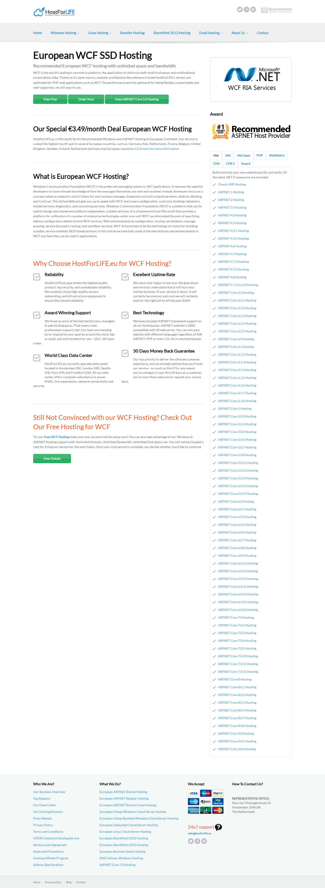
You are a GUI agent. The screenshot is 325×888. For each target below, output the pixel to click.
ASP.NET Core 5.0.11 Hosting (238, 463)
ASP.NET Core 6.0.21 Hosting (238, 602)
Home (37, 33)
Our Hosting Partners (48, 812)
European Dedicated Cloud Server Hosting (128, 825)
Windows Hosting (63, 33)
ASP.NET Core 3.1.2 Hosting (237, 354)
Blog (68, 882)
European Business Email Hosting (122, 851)
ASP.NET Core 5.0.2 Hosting (237, 416)
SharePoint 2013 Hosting (171, 33)
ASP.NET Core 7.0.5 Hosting (237, 648)
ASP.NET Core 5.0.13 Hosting (238, 470)
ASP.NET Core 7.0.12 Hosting (238, 664)
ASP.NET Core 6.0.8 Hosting (237, 548)
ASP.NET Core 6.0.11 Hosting (238, 563)
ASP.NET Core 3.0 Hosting (236, 339)
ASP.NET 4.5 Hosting (232, 223)
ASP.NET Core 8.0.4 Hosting (237, 710)
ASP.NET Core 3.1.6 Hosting (237, 385)
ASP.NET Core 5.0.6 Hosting (237, 439)
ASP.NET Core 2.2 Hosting (236, 292)
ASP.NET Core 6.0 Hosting (236, 501)
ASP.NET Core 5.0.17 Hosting (238, 493)
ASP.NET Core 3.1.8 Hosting (237, 401)
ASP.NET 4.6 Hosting (232, 246)
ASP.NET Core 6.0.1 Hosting (237, 509)
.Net (216, 155)
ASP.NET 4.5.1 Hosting (233, 230)
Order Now (86, 99)
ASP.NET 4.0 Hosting (232, 215)
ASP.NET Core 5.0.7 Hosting (237, 447)
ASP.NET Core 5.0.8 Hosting (237, 455)
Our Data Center (44, 805)
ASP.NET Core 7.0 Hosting (236, 617)
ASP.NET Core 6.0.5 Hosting (237, 524)
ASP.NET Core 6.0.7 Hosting (237, 540)
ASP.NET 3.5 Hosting (232, 207)
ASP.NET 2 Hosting (231, 200)
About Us (238, 33)
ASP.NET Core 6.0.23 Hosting (238, 610)
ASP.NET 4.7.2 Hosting (233, 269)
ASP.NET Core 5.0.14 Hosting (238, 478)
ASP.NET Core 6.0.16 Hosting (238, 586)
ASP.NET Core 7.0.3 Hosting (237, 633)
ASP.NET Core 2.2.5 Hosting (237, 331)
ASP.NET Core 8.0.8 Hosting (237, 726)
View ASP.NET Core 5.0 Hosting (137, 99)
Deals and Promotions (48, 851)
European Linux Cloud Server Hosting (125, 831)
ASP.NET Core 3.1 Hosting (236, 347)
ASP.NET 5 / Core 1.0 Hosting (238, 285)
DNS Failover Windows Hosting (121, 858)
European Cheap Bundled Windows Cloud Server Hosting (138, 818)
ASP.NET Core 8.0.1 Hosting (237, 687)
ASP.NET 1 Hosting (231, 192)
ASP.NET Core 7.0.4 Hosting (237, 640)
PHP (259, 155)
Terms (36, 882)
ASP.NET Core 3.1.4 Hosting (237, 370)
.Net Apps (243, 155)
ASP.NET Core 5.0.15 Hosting (238, 486)
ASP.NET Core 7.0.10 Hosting (238, 656)
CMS (216, 163)
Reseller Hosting (132, 33)
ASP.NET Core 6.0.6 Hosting (237, 532)
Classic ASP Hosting (232, 184)
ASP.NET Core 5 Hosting (234, 408)
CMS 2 (230, 163)
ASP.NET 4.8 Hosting (232, 277)
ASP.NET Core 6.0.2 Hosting (237, 517)
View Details (52, 458)
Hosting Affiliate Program (51, 858)
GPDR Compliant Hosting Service (56, 838)
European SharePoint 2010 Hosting (123, 838)
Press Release (42, 818)
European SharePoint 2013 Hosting (123, 845)
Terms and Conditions (48, 831)
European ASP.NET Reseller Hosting (124, 798)
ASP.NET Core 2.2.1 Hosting (237, 300)
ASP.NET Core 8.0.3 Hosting (237, 702)
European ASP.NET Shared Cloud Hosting (127, 805)
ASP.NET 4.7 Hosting (232, 254)
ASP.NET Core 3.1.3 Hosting (237, 362)
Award (245, 163)
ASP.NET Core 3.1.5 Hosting (237, 377)
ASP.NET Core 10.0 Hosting (237, 749)
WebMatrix (277, 155)
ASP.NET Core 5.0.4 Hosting (237, 432)
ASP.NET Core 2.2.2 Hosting (237, 308)
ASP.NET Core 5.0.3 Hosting (237, 424)
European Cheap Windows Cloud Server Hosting (132, 812)
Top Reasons (41, 798)
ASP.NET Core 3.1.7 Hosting (237, 393)
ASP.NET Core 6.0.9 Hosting (237, 555)
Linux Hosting (98, 33)
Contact (263, 33)
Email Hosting (209, 33)
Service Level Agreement (50, 845)
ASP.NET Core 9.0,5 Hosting (237, 741)
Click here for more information (157, 149)
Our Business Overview (49, 792)
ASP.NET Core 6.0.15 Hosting (238, 579)
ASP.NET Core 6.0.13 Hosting (238, 571)
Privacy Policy (43, 825)
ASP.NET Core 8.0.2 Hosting (237, 695)
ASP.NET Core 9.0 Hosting (236, 733)
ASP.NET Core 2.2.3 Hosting (237, 316)
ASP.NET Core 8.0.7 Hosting (237, 718)
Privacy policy (53, 882)
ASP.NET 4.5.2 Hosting (233, 238)
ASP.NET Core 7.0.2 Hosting (237, 625)
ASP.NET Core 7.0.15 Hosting (238, 671)
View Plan (50, 99)
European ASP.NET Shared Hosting (123, 792)
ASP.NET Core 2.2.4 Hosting (237, 323)
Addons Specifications (48, 865)
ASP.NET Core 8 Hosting (234, 679)
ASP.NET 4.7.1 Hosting (233, 261)
